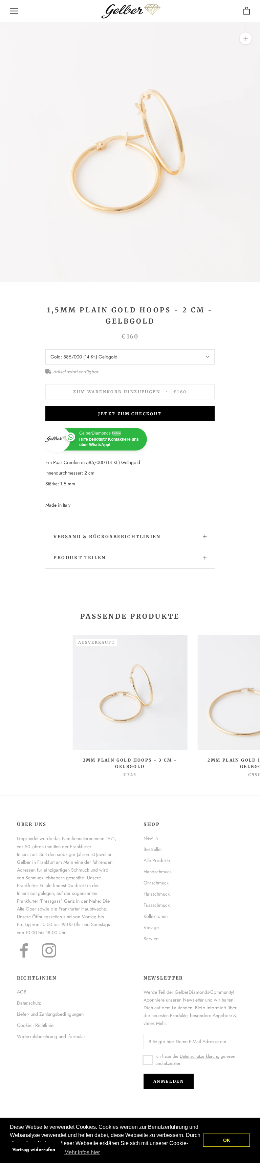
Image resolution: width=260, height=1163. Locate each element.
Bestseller (153, 849)
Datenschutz (29, 1003)
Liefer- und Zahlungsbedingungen (50, 1014)
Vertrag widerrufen (33, 1149)
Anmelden (168, 1081)
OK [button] (226, 1140)
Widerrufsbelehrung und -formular (51, 1036)
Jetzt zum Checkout (129, 413)
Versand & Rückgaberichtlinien (106, 537)
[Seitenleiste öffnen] (14, 11)
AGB (21, 991)
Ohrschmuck (156, 882)
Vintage (151, 927)
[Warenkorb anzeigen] (246, 11)
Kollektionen (156, 916)
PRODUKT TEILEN (79, 558)
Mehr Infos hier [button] (82, 1152)
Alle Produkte (157, 860)
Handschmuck (158, 871)
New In (151, 838)
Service (151, 938)
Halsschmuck (157, 894)
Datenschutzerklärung (199, 1056)
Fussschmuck (157, 905)
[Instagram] (49, 950)
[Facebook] (24, 950)
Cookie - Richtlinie (35, 1025)
